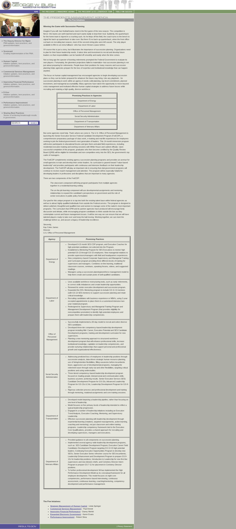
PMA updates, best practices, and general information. (17, 43)
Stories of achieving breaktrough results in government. (20, 115)
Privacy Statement (125, 526)
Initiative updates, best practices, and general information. (19, 63)
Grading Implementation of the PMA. (18, 52)
